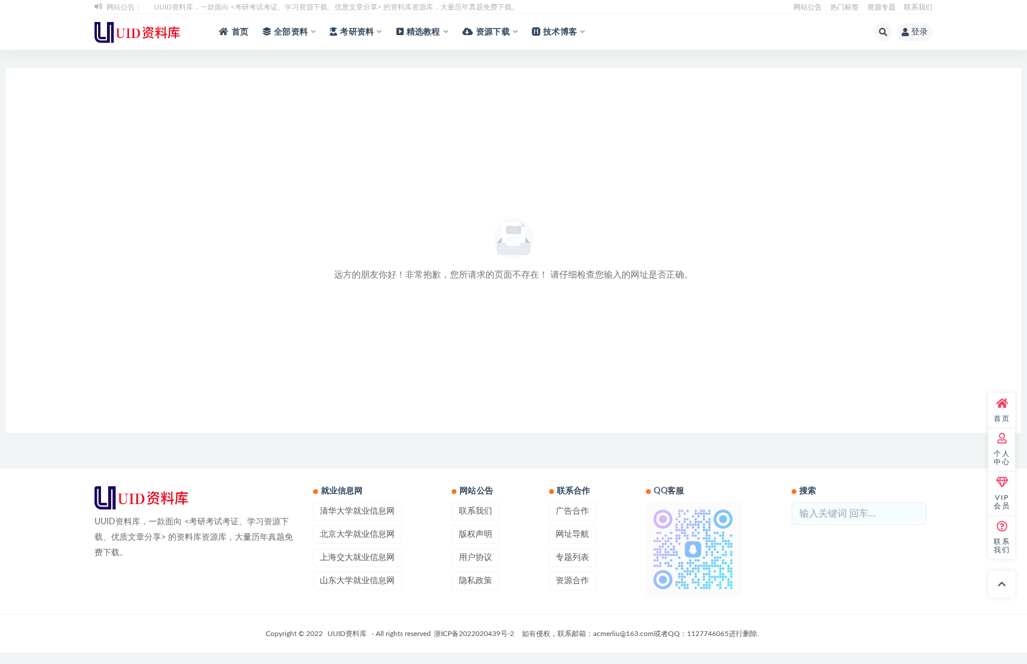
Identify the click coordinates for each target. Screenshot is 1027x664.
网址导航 (572, 534)
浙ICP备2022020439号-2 (474, 633)
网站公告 (807, 7)
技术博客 (560, 32)
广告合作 (572, 511)
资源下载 (493, 32)
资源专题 (881, 7)
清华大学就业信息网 (357, 511)
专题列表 (572, 557)
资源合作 (572, 581)
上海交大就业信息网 (357, 557)
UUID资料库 (347, 633)
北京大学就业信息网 (357, 534)
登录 (919, 32)
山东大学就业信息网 (357, 581)
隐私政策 (475, 581)
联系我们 (918, 7)
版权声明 (475, 534)
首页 (240, 32)
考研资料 (357, 32)
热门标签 (844, 7)
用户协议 (475, 557)
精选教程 (423, 32)
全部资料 (291, 32)
